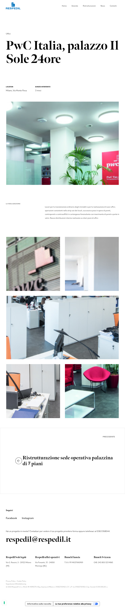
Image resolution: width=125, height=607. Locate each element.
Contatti (113, 6)
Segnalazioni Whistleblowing (16, 584)
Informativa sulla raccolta (39, 604)
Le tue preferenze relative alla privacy (73, 604)
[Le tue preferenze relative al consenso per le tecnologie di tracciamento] (4, 602)
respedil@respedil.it (38, 539)
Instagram (28, 518)
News (103, 6)
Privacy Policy (11, 581)
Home (64, 6)
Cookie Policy (21, 581)
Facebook (11, 518)
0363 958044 (103, 531)
